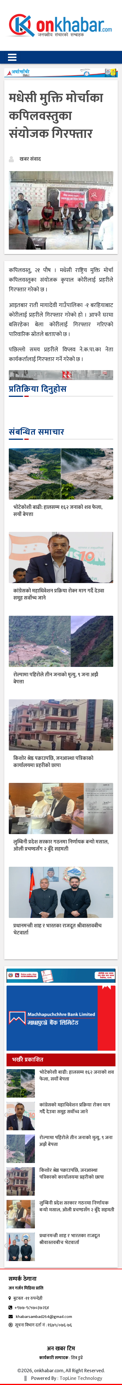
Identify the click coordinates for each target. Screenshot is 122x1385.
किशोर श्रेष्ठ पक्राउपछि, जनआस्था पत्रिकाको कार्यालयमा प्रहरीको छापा (53, 762)
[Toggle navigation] (12, 57)
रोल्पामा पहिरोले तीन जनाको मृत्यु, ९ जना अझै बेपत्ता (55, 678)
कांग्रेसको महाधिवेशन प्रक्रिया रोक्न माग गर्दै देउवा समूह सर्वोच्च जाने (58, 594)
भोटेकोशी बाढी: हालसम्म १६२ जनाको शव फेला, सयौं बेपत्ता (57, 511)
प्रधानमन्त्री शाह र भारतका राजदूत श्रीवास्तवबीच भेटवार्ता (57, 929)
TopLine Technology (81, 1378)
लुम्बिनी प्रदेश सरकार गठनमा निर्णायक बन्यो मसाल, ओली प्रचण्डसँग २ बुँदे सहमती (61, 845)
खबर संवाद (30, 159)
